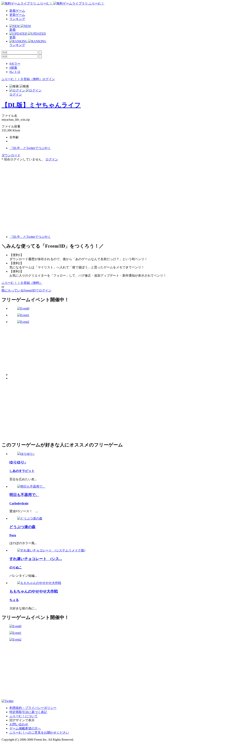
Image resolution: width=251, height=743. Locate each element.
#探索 (13, 67)
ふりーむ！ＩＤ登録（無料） (22, 79)
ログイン (48, 79)
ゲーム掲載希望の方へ (25, 728)
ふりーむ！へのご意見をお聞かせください (39, 732)
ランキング (17, 19)
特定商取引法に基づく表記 (28, 712)
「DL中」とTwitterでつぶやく (30, 148)
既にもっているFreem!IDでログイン (26, 290)
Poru (12, 535)
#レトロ (14, 71)
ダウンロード (11, 155)
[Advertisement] (31, 186)
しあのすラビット (22, 470)
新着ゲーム (17, 10)
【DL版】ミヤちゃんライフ (41, 105)
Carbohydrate (18, 503)
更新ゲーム (17, 14)
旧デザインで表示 (22, 720)
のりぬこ (15, 567)
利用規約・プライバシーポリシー (32, 708)
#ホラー (14, 63)
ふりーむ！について (23, 716)
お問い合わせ (18, 724)
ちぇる (14, 600)
